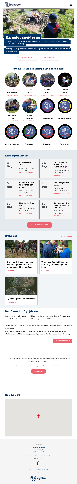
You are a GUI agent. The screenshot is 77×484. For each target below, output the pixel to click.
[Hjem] (13, 4)
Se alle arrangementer (39, 225)
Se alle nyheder (65, 236)
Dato (21, 168)
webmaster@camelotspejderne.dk (38, 455)
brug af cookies (32, 365)
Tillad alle (38, 371)
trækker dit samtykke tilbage (52, 365)
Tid (20, 170)
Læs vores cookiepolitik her (38, 469)
